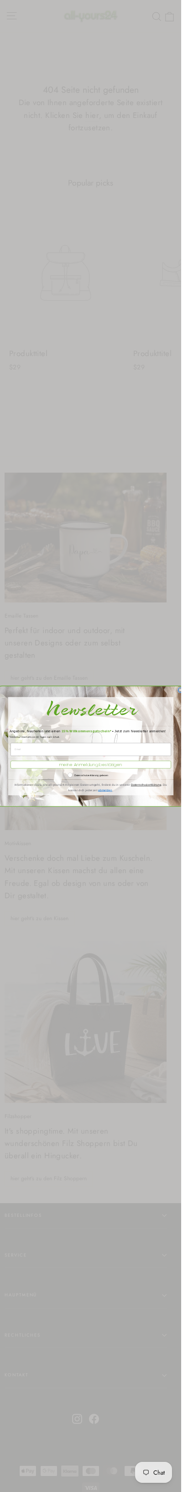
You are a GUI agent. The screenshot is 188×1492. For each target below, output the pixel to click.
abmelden (105, 790)
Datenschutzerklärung (146, 784)
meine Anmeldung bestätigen (90, 764)
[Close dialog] (180, 690)
